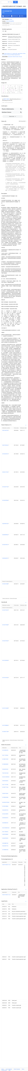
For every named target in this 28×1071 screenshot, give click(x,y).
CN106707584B (5, 624)
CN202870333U (5, 838)
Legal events (19, 53)
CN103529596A (5, 500)
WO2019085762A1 (6, 827)
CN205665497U (5, 558)
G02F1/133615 (6, 99)
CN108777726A (5, 787)
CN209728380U (5, 834)
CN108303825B (5, 764)
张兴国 (9, 21)
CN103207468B (5, 583)
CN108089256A (5, 849)
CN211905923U (5, 831)
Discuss (20, 56)
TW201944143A (5, 773)
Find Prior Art (15, 15)
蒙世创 (12, 21)
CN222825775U (5, 845)
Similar (21, 15)
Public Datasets (17, 1069)
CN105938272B (5, 750)
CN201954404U (5, 445)
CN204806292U (5, 822)
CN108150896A (5, 806)
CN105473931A (5, 544)
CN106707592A (5, 640)
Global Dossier (15, 56)
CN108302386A (5, 797)
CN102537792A (5, 486)
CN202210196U (5, 472)
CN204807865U (5, 534)
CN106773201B (5, 610)
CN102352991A (5, 453)
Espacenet (10, 56)
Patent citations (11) (8, 53)
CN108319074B (5, 759)
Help (9, 1070)
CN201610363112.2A (6, 864)
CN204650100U (5, 523)
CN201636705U (5, 430)
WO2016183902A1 (6, 776)
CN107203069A (5, 660)
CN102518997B (5, 813)
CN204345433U (5, 780)
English (10, 19)
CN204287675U (5, 810)
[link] (12, 99)
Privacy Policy (4, 1070)
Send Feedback (9, 1069)
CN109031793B (5, 731)
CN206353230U (5, 769)
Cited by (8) (15, 53)
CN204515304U (5, 793)
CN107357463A (5, 677)
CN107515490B (5, 708)
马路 (7, 21)
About (2, 1069)
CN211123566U (5, 755)
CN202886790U (5, 843)
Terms (23, 1069)
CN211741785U (5, 784)
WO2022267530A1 (6, 802)
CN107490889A (5, 725)
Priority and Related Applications (13, 54)
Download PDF (7, 15)
